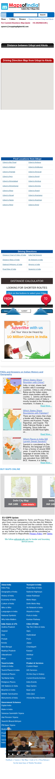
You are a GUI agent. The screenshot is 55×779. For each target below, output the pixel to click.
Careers (17, 760)
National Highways (34, 592)
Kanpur (29, 651)
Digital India (6, 705)
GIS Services (31, 670)
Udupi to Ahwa (8, 190)
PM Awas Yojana (8, 725)
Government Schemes (11, 702)
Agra (28, 631)
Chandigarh (31, 647)
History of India (7, 596)
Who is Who (6, 608)
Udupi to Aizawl (8, 195)
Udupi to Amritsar (34, 181)
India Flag (5, 588)
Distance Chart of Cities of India (14, 255)
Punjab (4, 639)
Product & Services (34, 663)
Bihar (3, 659)
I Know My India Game (35, 698)
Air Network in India (35, 260)
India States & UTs (9, 624)
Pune (28, 639)
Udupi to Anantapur (35, 195)
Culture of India (7, 604)
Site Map (25, 760)
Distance (22, 19)
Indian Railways (33, 596)
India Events (31, 682)
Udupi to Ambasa (34, 162)
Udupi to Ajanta (8, 200)
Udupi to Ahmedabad (10, 181)
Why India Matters (8, 619)
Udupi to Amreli (33, 176)
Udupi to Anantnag (35, 200)
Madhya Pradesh (8, 651)
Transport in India (33, 585)
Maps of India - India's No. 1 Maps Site (4, 6)
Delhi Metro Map (33, 604)
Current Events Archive (35, 678)
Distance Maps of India (11, 260)
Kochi (28, 659)
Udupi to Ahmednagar (10, 186)
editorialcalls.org (21, 539)
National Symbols (8, 615)
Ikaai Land (30, 690)
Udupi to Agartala (9, 172)
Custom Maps (32, 666)
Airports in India (34, 264)
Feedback (9, 760)
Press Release (44, 760)
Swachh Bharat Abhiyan (11, 721)
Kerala (4, 643)
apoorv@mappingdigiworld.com (15, 27)
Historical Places (8, 674)
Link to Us (33, 760)
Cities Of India (32, 624)
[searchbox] (25, 15)
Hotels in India (7, 666)
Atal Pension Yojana (9, 717)
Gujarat (4, 631)
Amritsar (29, 655)
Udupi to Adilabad (9, 167)
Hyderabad (31, 635)
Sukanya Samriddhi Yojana (12, 713)
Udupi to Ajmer (8, 205)
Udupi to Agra (8, 176)
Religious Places (8, 682)
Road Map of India (9, 269)
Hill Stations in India (9, 686)
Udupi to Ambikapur (35, 167)
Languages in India (9, 611)
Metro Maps (31, 600)
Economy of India (8, 600)
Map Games (31, 686)
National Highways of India (12, 264)
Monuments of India (9, 698)
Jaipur (29, 643)
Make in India (7, 709)
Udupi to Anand (34, 190)
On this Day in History (35, 674)
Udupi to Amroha (34, 186)
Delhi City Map (21, 500)
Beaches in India (8, 690)
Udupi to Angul (33, 205)
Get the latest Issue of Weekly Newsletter (27, 763)
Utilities (12, 19)
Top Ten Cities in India (35, 627)
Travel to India (7, 663)
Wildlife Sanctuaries (9, 694)
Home (3, 19)
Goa (3, 635)
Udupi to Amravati (34, 172)
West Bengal (6, 647)
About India (6, 585)
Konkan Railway (33, 619)
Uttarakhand (6, 655)
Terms (49, 534)
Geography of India (9, 592)
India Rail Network (35, 255)
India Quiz (30, 694)
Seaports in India (34, 269)
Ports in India (31, 615)
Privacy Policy (36, 534)
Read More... (46, 406)
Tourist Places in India (10, 670)
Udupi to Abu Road (9, 162)
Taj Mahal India (7, 678)
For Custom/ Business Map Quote (15, 23)
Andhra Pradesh (8, 627)
